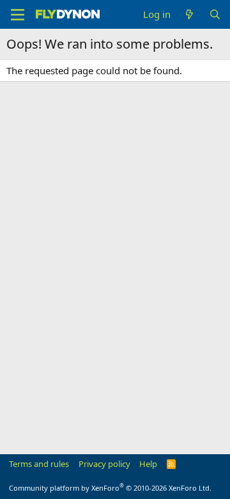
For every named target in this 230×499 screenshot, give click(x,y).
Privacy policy (104, 464)
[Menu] (18, 15)
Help (148, 464)
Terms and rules (39, 464)
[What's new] (189, 14)
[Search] (215, 14)
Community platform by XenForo (110, 488)
